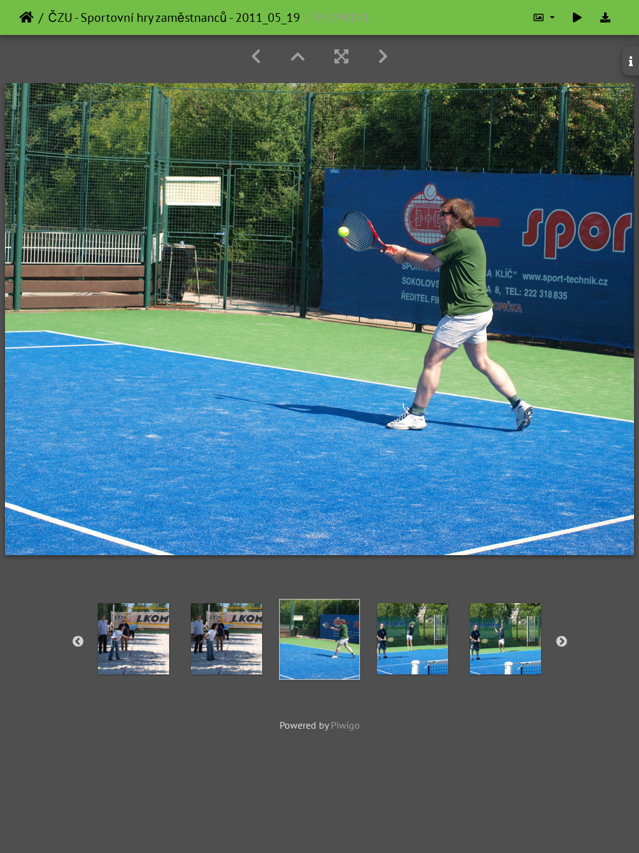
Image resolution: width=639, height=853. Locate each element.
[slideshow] (577, 17)
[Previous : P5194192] (256, 56)
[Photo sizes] (543, 17)
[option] (133, 638)
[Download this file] (605, 17)
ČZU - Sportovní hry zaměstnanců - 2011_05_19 (174, 17)
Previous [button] (78, 642)
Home (26, 17)
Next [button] (561, 642)
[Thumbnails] (298, 56)
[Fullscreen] (341, 56)
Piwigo (345, 725)
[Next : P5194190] (383, 56)
